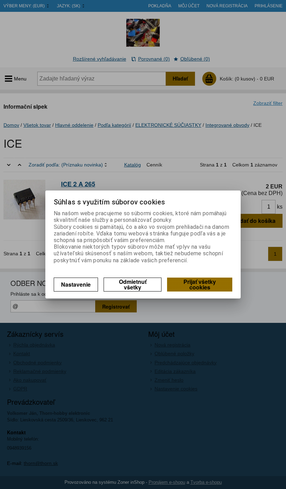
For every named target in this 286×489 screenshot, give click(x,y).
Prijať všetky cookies (199, 284)
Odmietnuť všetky (132, 284)
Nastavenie (76, 284)
